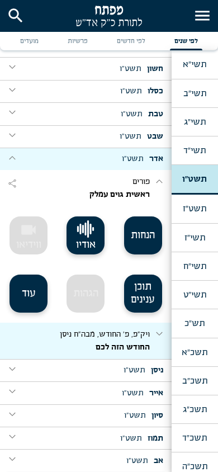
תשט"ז (194, 208)
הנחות (143, 235)
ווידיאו (28, 235)
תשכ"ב (194, 380)
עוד (29, 293)
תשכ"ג (195, 409)
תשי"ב (194, 93)
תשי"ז (194, 237)
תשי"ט (194, 294)
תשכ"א (194, 352)
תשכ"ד (194, 437)
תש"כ (194, 323)
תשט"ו (194, 179)
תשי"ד (194, 150)
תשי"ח (194, 266)
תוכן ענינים (143, 293)
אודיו (86, 245)
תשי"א (194, 64)
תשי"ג (195, 122)
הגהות (85, 293)
